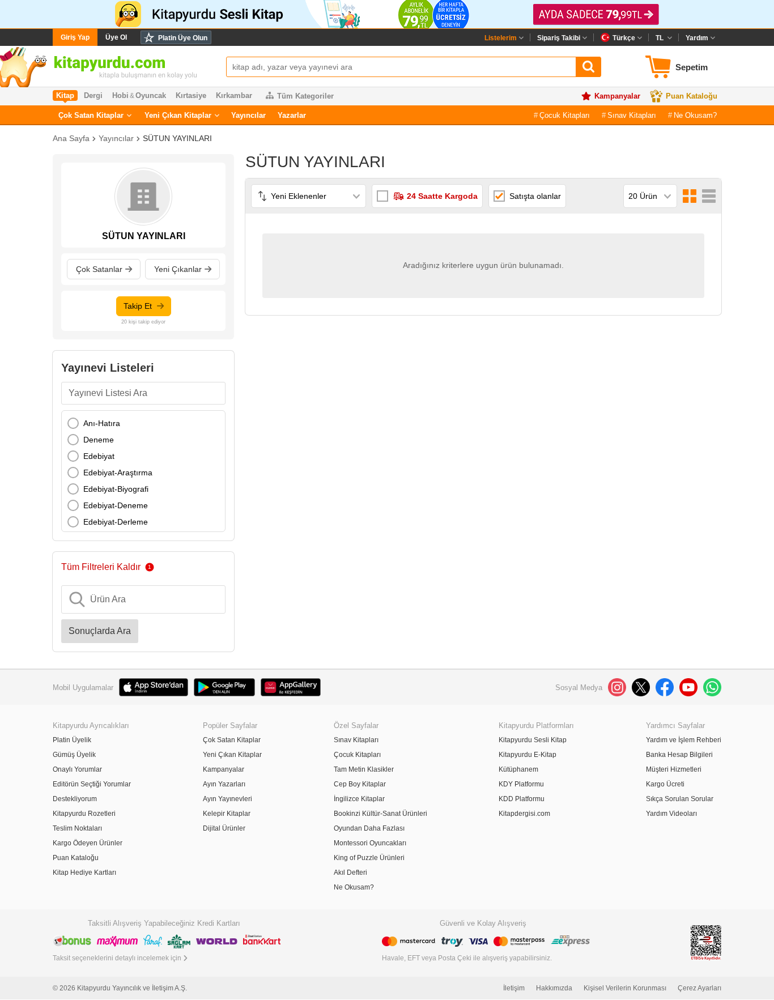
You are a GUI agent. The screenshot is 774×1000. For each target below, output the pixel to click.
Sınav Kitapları (631, 115)
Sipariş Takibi (558, 38)
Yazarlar (292, 115)
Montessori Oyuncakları (370, 843)
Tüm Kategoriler (305, 96)
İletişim (514, 988)
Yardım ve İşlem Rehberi (683, 740)
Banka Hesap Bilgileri (679, 755)
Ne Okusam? (695, 115)
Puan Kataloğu (691, 96)
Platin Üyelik (72, 740)
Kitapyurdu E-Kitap (527, 755)
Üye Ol (116, 37)
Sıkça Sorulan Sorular (679, 799)
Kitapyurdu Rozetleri (84, 814)
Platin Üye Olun (182, 38)
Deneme (98, 439)
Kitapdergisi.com (524, 814)
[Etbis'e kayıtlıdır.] (706, 942)
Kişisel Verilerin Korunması (625, 988)
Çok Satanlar (99, 269)
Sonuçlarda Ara (100, 631)
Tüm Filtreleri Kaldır (101, 567)
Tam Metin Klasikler (364, 769)
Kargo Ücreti (665, 784)
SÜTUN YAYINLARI (177, 138)
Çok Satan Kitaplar (91, 115)
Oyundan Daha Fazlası (369, 828)
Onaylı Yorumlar (77, 769)
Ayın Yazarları (224, 784)
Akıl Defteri (350, 872)
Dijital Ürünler (224, 828)
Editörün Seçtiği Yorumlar (92, 784)
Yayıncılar (248, 115)
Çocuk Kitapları (564, 115)
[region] (143, 471)
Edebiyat (98, 456)
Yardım (697, 38)
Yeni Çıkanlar (178, 269)
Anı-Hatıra (101, 423)
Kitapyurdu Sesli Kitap (533, 740)
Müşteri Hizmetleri (673, 769)
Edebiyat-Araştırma (117, 472)
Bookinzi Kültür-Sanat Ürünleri (380, 814)
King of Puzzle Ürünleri (369, 858)
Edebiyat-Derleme (115, 521)
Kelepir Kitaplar (226, 814)
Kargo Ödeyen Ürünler (87, 843)
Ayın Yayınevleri (227, 799)
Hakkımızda (554, 988)
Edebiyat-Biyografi (115, 488)
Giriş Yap (75, 37)
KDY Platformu (521, 784)
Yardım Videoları (671, 814)
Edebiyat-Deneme (115, 505)
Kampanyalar (617, 96)
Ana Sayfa (71, 138)
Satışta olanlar (535, 196)
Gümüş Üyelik (74, 755)
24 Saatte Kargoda (442, 196)
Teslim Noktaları (77, 828)
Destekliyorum (75, 799)
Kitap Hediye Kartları (84, 872)
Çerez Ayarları (699, 988)
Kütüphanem (518, 769)
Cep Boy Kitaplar (360, 784)
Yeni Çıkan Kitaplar (177, 115)
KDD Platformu (522, 799)
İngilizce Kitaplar (359, 799)
